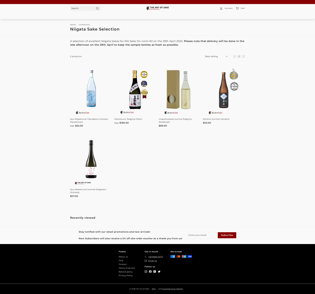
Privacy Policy (126, 275)
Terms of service (127, 268)
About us (123, 257)
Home (73, 25)
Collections (84, 25)
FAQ (121, 260)
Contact (123, 264)
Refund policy (126, 272)
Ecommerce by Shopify (173, 289)
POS (154, 289)
